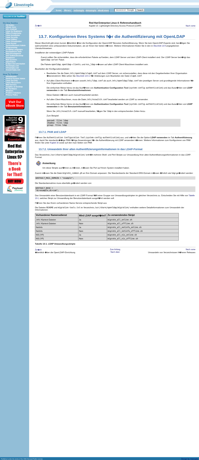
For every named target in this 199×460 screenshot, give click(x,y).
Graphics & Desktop (14, 87)
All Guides (10, 25)
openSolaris (11, 62)
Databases (10, 58)
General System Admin (15, 79)
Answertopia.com (13, 70)
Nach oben (115, 252)
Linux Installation (13, 35)
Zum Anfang (115, 249)
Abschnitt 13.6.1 (83, 76)
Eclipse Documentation (15, 64)
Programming (11, 47)
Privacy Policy (12, 95)
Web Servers (11, 85)
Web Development (13, 54)
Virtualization (11, 77)
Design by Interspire (189, 459)
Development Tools (14, 52)
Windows (9, 91)
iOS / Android (11, 29)
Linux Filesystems (13, 83)
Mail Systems (11, 60)
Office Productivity (13, 33)
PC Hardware (11, 89)
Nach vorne (190, 26)
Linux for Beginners (14, 31)
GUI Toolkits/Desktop (14, 56)
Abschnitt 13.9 (159, 46)
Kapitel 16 (54, 143)
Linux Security (12, 37)
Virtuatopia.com (12, 68)
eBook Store (11, 27)
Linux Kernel (11, 43)
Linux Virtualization (14, 41)
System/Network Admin (15, 45)
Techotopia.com (12, 66)
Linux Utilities (11, 39)
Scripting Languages (14, 50)
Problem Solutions (13, 93)
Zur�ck (38, 26)
